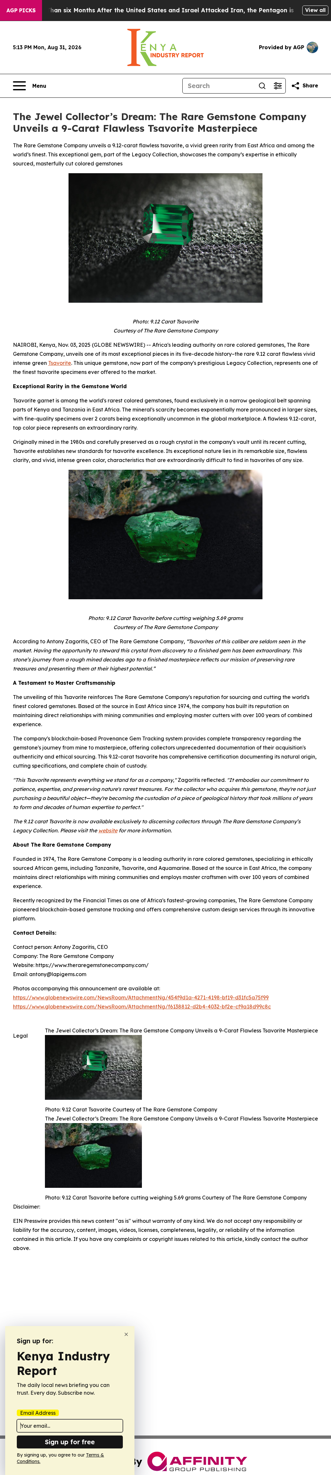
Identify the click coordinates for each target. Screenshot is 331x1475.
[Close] (126, 1334)
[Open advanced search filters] (277, 85)
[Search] (262, 85)
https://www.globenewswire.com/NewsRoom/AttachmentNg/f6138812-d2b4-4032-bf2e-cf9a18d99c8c (142, 1006)
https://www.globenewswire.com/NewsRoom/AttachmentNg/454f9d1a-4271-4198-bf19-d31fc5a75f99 (141, 997)
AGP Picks (21, 10)
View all (315, 10)
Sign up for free (70, 1442)
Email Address (38, 1413)
